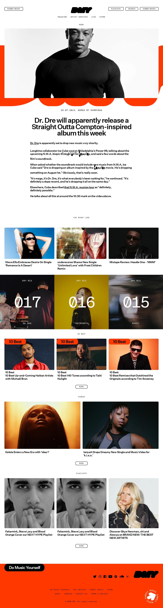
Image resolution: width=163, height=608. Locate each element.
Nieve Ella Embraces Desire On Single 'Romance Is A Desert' (28, 264)
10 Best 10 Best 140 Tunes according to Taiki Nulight (79, 375)
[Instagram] (100, 576)
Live (93, 17)
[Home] (81, 10)
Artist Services (79, 17)
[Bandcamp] (127, 576)
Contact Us (81, 594)
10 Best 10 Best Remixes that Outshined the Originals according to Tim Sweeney (132, 375)
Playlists (116, 9)
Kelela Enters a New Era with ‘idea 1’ (27, 452)
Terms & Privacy (99, 594)
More (81, 387)
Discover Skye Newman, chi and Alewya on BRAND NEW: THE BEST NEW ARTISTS (131, 535)
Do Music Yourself (60, 590)
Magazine (62, 17)
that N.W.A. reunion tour (79, 187)
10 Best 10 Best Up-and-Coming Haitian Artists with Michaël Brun (29, 375)
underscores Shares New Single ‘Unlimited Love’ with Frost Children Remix (79, 265)
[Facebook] (105, 576)
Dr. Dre (34, 143)
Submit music (13, 9)
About (58, 594)
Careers (68, 594)
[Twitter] (94, 576)
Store (102, 17)
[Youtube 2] (110, 576)
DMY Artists (79, 590)
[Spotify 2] (115, 576)
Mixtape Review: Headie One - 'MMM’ (133, 262)
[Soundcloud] (121, 576)
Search (131, 9)
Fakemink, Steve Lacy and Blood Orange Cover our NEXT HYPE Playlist (28, 533)
